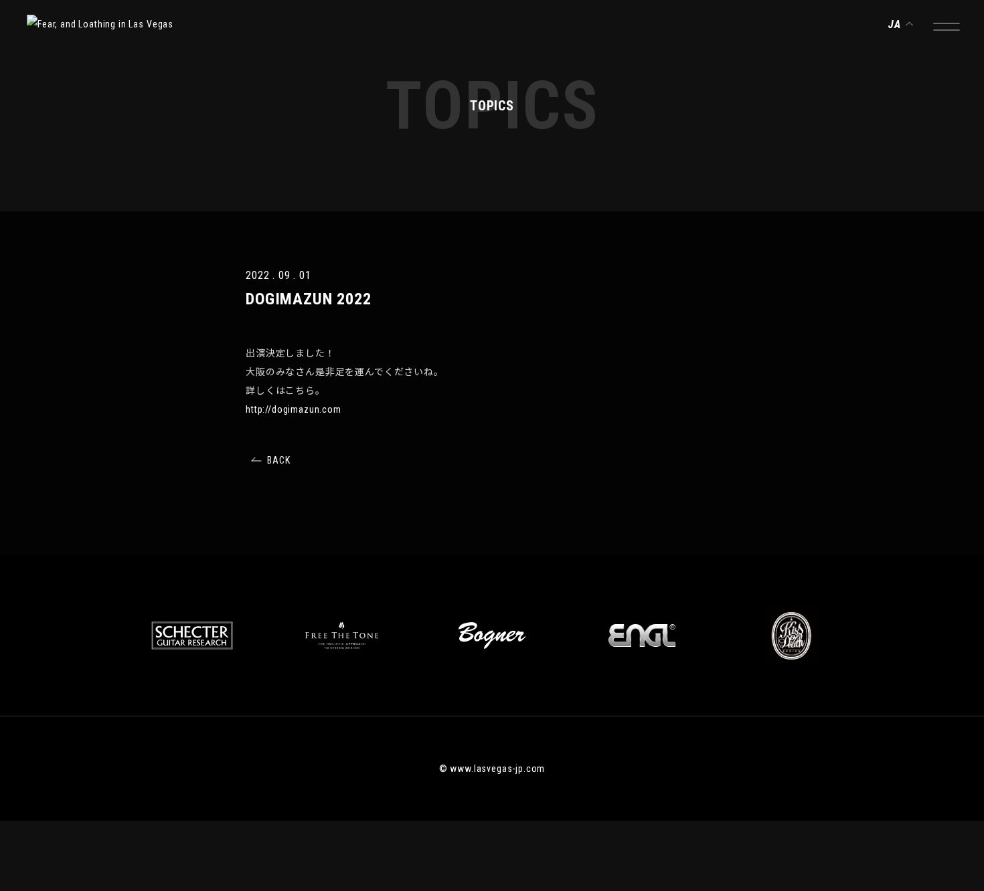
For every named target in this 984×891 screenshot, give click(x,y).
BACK (278, 460)
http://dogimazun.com (293, 409)
